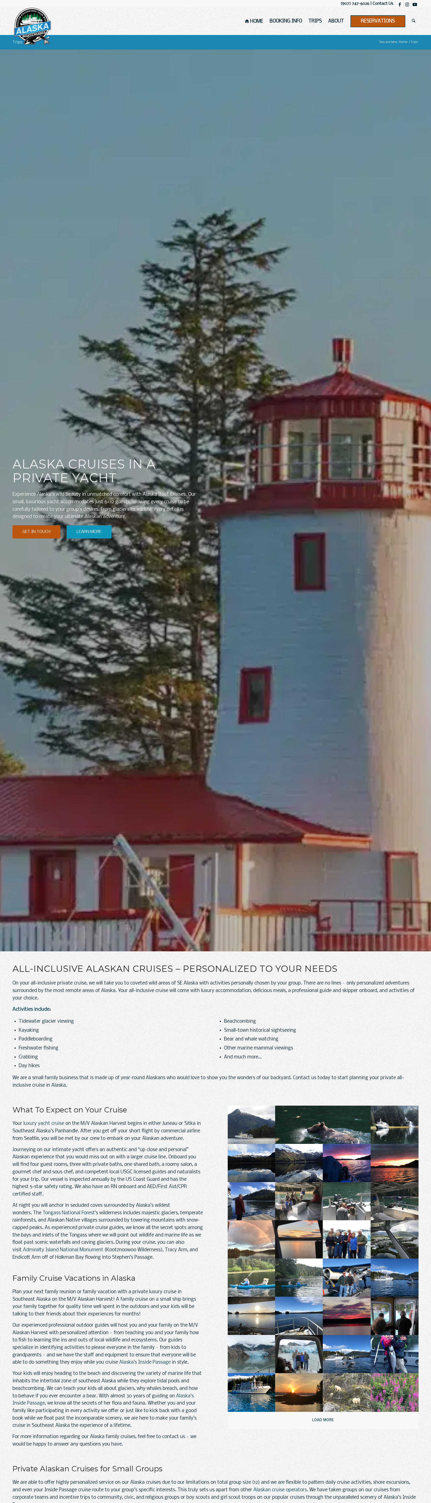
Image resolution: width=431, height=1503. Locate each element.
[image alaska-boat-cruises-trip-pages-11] (395, 1201)
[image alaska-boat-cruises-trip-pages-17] (299, 1277)
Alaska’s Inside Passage (145, 1362)
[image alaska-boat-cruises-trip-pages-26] (347, 1354)
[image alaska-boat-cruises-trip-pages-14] (347, 1239)
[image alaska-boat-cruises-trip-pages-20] (251, 1316)
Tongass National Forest (69, 1213)
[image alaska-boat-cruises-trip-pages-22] (347, 1316)
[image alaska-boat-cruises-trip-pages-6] (347, 1163)
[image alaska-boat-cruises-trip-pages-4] (251, 1163)
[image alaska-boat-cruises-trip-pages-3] (395, 1125)
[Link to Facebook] (399, 3)
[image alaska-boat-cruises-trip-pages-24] (251, 1354)
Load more (323, 1420)
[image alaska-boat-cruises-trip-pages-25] (299, 1354)
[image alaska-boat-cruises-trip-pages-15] (395, 1239)
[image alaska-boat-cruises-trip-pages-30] (347, 1392)
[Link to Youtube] (415, 3)
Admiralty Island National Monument (63, 1250)
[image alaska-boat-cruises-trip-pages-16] (251, 1277)
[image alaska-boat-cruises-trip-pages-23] (395, 1316)
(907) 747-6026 (355, 3)
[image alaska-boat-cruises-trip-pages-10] (347, 1201)
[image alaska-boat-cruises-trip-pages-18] (347, 1277)
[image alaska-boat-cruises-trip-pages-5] (299, 1163)
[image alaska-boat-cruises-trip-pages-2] (323, 1125)
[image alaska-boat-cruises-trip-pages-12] (251, 1239)
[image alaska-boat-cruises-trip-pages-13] (299, 1239)
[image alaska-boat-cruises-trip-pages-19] (395, 1277)
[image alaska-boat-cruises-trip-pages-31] (395, 1392)
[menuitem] (254, 21)
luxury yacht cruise (43, 1123)
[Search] (414, 21)
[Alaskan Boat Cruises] (32, 26)
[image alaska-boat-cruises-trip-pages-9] (299, 1201)
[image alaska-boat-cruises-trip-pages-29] (299, 1392)
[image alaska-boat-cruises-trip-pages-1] (251, 1125)
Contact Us (383, 3)
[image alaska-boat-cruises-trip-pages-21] (299, 1316)
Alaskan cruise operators (280, 1490)
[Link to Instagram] (407, 3)
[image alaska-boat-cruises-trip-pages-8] (251, 1201)
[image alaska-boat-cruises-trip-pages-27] (395, 1354)
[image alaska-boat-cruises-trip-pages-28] (251, 1392)
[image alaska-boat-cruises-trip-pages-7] (395, 1163)
